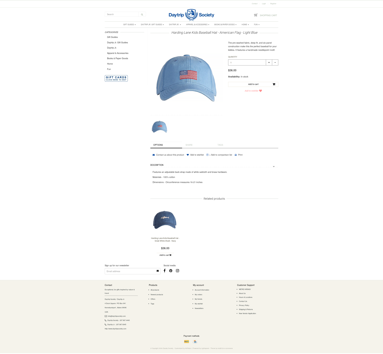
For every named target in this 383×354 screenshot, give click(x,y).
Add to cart (164, 255)
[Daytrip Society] (191, 15)
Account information (202, 290)
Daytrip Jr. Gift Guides (151, 25)
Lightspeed (205, 348)
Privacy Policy (244, 305)
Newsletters (199, 308)
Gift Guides (128, 25)
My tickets (198, 299)
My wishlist (199, 303)
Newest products (157, 294)
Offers (153, 299)
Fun (256, 25)
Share (189, 144)
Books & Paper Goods (224, 25)
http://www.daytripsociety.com (115, 328)
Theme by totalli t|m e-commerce (222, 348)
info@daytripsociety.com (117, 316)
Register (273, 3)
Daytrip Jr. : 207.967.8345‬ (116, 324)
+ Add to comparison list (220, 154)
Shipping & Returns (246, 309)
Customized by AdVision (183, 348)
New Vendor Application (247, 313)
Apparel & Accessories (197, 25)
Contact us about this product (170, 154)
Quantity (232, 56)
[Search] (142, 14)
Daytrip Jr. (174, 25)
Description (156, 165)
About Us (242, 293)
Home (244, 25)
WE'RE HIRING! (245, 289)
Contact (254, 3)
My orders (198, 294)
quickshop (165, 228)
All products (155, 290)
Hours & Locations (245, 297)
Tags (220, 144)
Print (240, 154)
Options (158, 144)
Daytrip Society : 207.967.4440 (118, 320)
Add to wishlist (251, 91)
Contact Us (243, 301)
